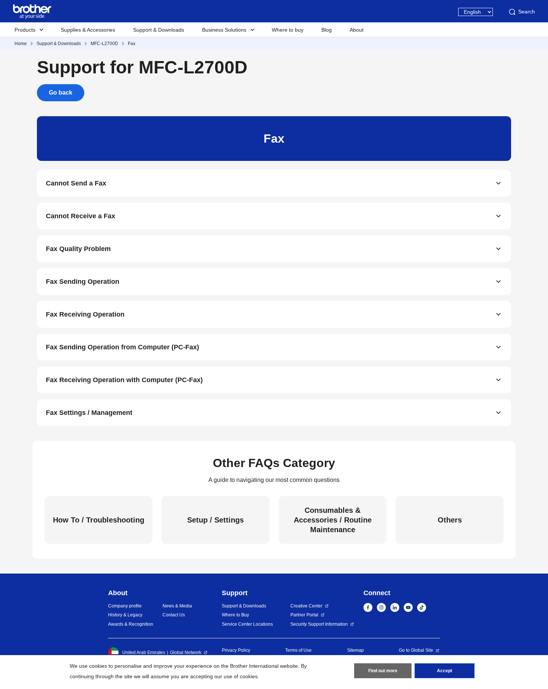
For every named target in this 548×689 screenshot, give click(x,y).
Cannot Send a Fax (76, 183)
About (356, 30)
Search (526, 12)
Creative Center (306, 606)
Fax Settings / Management (89, 412)
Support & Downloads (158, 30)
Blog (326, 30)
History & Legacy (125, 614)
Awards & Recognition (130, 624)
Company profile (125, 606)
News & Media (177, 606)
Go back (60, 92)
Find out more (382, 670)
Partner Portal (304, 614)
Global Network (185, 652)
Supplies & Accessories (88, 30)
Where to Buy (235, 614)
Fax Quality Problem (78, 249)
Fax (131, 43)
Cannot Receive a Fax (80, 216)
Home (21, 43)
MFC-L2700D (104, 43)
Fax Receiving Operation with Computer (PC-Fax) (124, 380)
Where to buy (287, 30)
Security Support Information (319, 624)
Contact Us (174, 614)
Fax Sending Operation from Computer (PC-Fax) (122, 347)
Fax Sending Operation (82, 281)
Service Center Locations (247, 624)
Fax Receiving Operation (85, 314)
